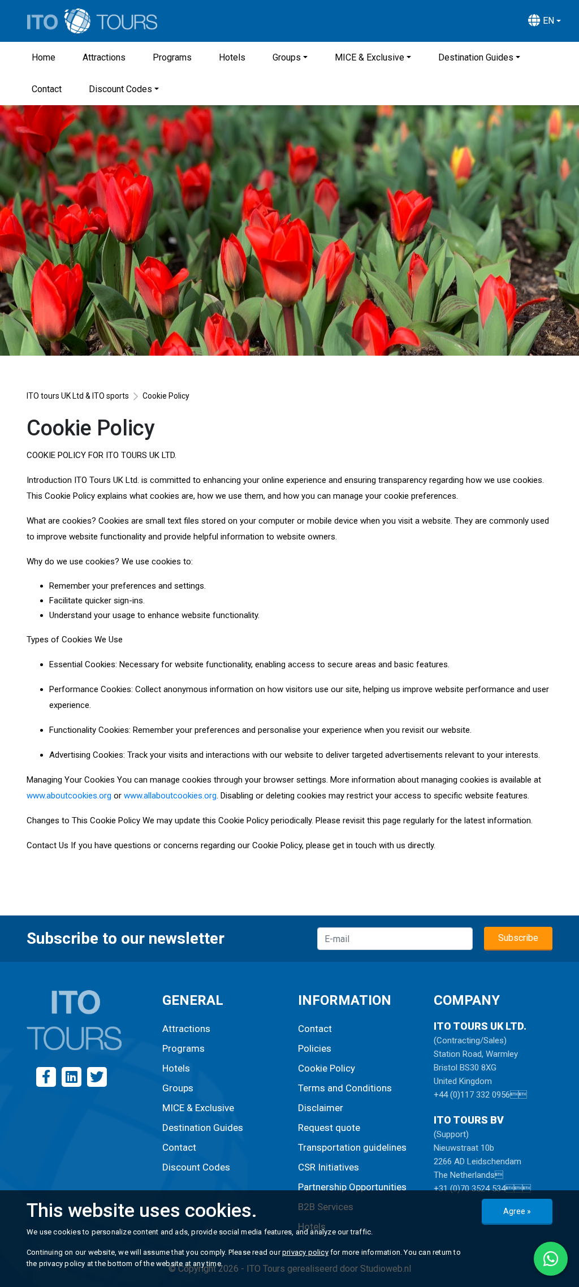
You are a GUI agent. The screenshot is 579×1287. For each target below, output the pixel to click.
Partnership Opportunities (352, 1187)
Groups (287, 57)
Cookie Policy (326, 1068)
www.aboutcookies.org (69, 796)
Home (43, 57)
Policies (314, 1048)
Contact (47, 89)
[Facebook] (46, 1077)
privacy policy (305, 1252)
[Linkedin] (71, 1077)
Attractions (104, 57)
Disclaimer (320, 1107)
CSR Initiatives (328, 1167)
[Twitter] (97, 1077)
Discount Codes (120, 89)
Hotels (232, 57)
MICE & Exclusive (369, 57)
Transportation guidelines (352, 1147)
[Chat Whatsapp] (551, 1259)
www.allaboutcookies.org (170, 796)
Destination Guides (475, 57)
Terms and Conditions (345, 1088)
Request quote (329, 1127)
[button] (544, 21)
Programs (172, 57)
